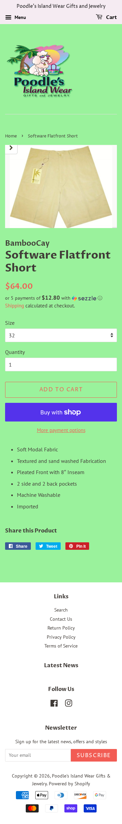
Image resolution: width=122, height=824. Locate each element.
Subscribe (94, 755)
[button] (61, 298)
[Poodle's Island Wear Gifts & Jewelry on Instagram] (68, 704)
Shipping (14, 305)
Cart (111, 17)
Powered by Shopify (69, 784)
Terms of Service (61, 646)
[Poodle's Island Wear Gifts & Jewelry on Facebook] (54, 704)
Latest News (61, 665)
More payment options (61, 430)
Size (10, 322)
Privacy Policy (61, 637)
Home (11, 136)
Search (61, 610)
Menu (19, 17)
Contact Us (61, 619)
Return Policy (61, 628)
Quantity (15, 352)
